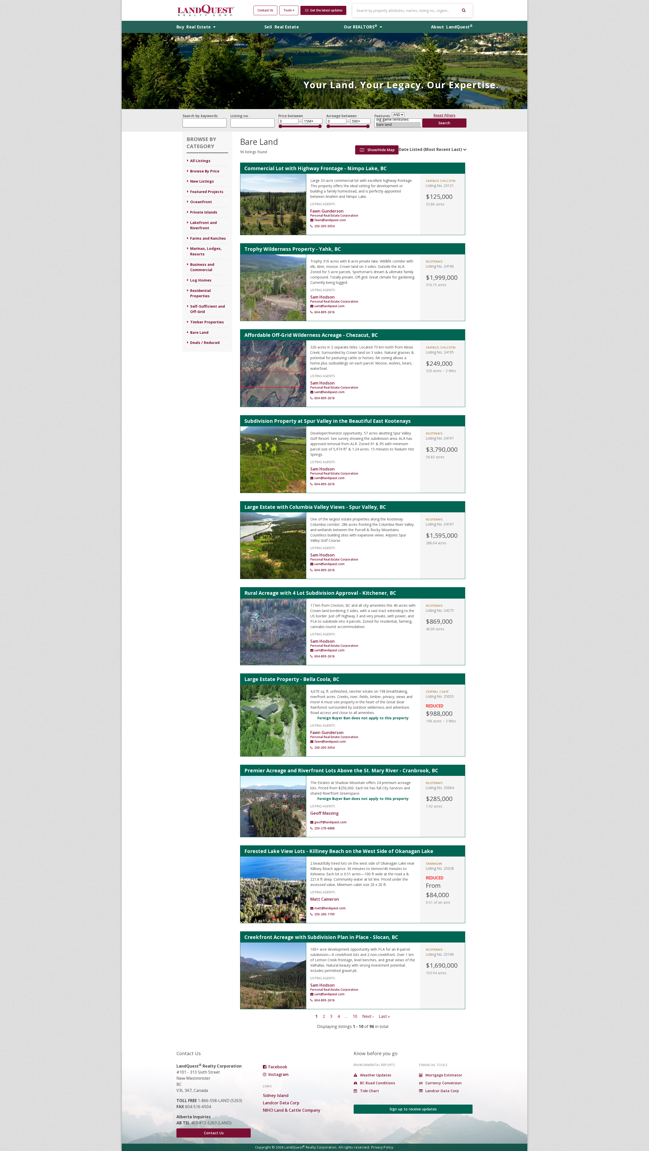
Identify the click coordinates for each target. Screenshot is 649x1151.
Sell (281, 27)
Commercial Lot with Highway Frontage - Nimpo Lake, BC (315, 168)
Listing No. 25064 (440, 787)
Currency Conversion (443, 1082)
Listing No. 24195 (440, 352)
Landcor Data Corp (281, 1103)
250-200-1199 (324, 914)
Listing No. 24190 (440, 266)
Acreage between (341, 115)
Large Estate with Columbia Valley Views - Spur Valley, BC (315, 506)
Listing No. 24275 (440, 610)
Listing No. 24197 (440, 438)
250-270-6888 (324, 828)
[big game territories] (398, 119)
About (452, 27)
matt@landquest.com (330, 908)
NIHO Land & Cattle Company (291, 1110)
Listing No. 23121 (440, 185)
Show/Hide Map (380, 149)
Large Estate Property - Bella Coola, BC (291, 679)
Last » (384, 1016)
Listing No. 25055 (440, 696)
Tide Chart (369, 1090)
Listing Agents (322, 203)
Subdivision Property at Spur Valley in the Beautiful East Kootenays (327, 420)
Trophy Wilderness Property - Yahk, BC (292, 249)
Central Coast (437, 691)
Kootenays (434, 261)
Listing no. (239, 115)
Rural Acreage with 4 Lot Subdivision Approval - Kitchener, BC (320, 592)
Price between (290, 115)
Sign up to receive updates (413, 1109)
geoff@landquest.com (330, 822)
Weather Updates (375, 1075)
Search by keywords (200, 115)
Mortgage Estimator (443, 1075)
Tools (288, 10)
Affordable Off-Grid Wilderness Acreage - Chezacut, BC (311, 335)
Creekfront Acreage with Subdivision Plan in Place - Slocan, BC (321, 937)
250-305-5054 (324, 226)
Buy (194, 27)
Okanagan (434, 863)
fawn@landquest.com (330, 220)
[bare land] (398, 124)
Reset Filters (444, 116)
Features (382, 115)
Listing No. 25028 (440, 868)
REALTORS (360, 27)
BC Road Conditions (377, 1082)
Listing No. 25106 (440, 954)
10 (355, 1016)
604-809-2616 (324, 312)
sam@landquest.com (329, 306)
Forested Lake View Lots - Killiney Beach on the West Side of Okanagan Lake (338, 851)
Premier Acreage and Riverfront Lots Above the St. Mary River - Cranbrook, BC (341, 770)
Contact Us (265, 10)
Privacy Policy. (382, 1147)
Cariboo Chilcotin (441, 181)
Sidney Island (276, 1095)
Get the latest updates (325, 10)
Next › (368, 1016)
